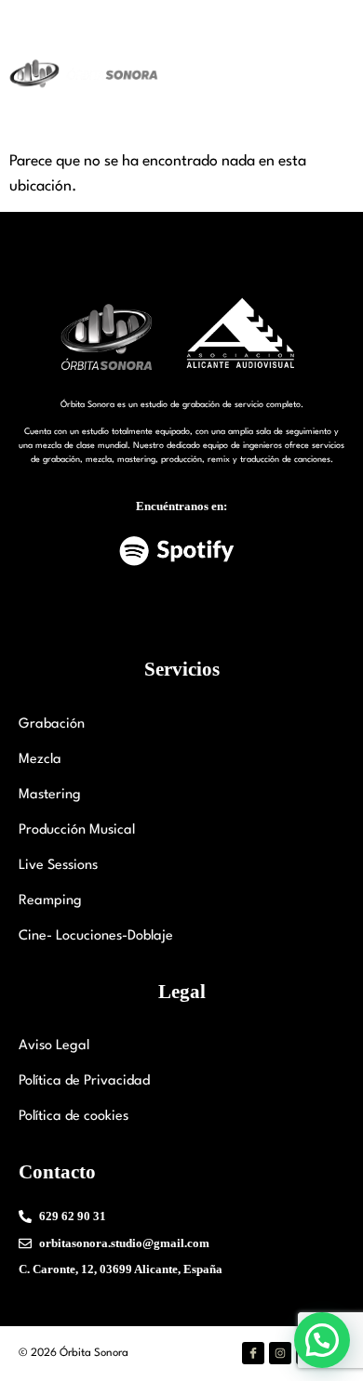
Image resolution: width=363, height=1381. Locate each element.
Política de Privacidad (84, 1081)
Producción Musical (77, 830)
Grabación (52, 724)
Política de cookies (73, 1117)
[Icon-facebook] (253, 1353)
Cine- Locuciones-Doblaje (96, 936)
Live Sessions (58, 866)
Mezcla (40, 760)
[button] (322, 1340)
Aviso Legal (54, 1046)
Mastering (50, 795)
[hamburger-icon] (324, 75)
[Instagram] (280, 1353)
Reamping (50, 901)
